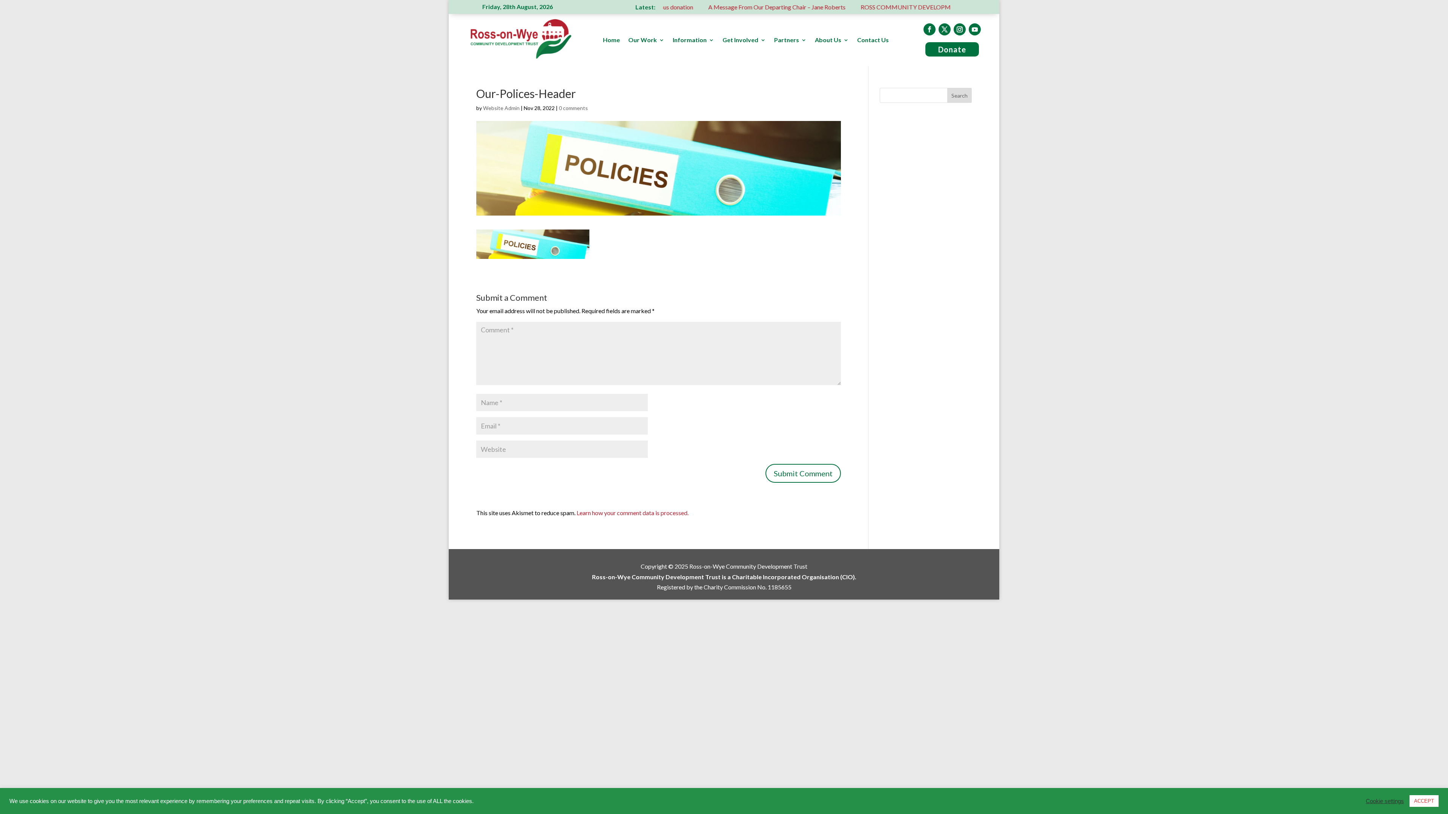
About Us (828, 40)
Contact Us (873, 40)
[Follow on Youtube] (975, 29)
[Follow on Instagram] (960, 29)
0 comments (573, 108)
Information (690, 40)
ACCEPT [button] (1424, 801)
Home (611, 40)
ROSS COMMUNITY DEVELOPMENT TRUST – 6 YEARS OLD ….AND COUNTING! (929, 7)
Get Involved (740, 40)
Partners (786, 40)
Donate (952, 49)
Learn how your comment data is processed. (633, 512)
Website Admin (501, 108)
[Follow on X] (945, 29)
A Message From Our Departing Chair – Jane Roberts (733, 7)
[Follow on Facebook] (929, 29)
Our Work (642, 40)
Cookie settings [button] (1385, 801)
